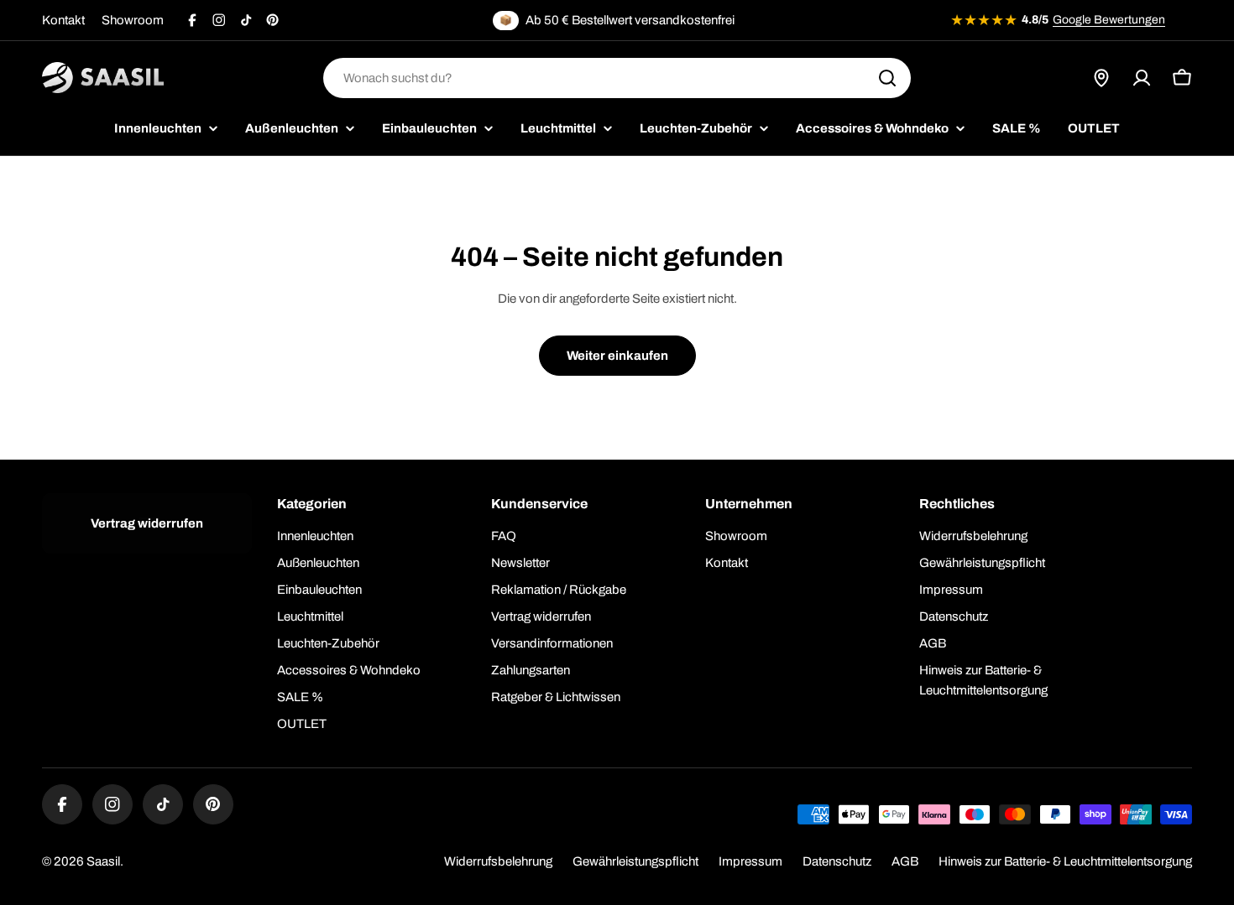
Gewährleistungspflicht (635, 861)
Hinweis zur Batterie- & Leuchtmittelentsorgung (1065, 861)
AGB (905, 861)
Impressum (750, 861)
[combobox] (617, 78)
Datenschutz (837, 861)
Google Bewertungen (1109, 19)
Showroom (133, 20)
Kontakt (63, 20)
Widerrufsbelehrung (498, 861)
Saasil (103, 861)
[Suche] (887, 78)
